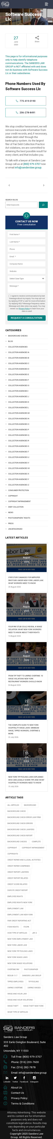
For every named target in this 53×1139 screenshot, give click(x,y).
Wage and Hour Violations (20, 1000)
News (10, 512)
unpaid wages (34, 988)
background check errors (20, 823)
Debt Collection (15, 507)
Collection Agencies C (18, 363)
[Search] (43, 205)
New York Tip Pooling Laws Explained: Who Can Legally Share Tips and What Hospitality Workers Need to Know (26, 780)
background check (16, 811)
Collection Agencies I (18, 391)
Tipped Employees (15, 981)
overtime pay (13, 969)
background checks (17, 842)
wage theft (12, 1006)
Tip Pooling (33, 981)
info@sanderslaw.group (28, 167)
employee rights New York (19, 902)
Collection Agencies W (19, 468)
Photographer (31, 969)
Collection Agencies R (18, 441)
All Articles (13, 805)
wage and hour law (17, 994)
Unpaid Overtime (15, 988)
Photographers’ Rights (19, 518)
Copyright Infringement (19, 501)
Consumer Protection (18, 490)
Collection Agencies (18, 347)
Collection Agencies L (18, 407)
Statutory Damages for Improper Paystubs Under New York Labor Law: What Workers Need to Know (26, 580)
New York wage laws (17, 957)
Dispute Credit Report (17, 890)
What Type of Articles (17, 1012)
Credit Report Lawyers (18, 872)
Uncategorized (15, 529)
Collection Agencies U (18, 457)
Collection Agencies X (18, 474)
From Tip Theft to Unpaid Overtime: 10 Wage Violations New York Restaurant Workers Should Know (25, 679)
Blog (10, 341)
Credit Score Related (17, 884)
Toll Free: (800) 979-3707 (26, 1056)
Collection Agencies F (18, 380)
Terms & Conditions (22, 1103)
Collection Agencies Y (18, 479)
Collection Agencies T (18, 452)
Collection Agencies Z (18, 485)
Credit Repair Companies (18, 866)
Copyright (13, 496)
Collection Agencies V (18, 463)
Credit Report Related (17, 878)
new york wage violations (20, 963)
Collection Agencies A (18, 352)
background (30, 805)
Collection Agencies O (18, 424)
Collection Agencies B (18, 358)
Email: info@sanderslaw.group (29, 1072)
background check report (20, 835)
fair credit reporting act (19, 921)
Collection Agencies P (18, 430)
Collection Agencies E (18, 374)
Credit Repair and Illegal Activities (24, 860)
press (11, 523)
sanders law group (31, 975)
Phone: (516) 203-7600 (25, 1062)
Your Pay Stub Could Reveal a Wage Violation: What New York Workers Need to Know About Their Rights (25, 629)
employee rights (15, 896)
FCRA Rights (13, 927)
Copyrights (12, 854)
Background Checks (18, 336)
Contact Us (17, 1092)
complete (36, 842)
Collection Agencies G (18, 385)
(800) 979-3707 (31, 163)
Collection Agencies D (18, 369)
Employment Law (15, 908)
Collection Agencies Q (18, 435)
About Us (16, 1087)
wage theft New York (33, 1006)
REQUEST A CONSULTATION (26, 318)
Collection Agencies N (18, 419)
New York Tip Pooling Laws (20, 951)
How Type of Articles (17, 933)
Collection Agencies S (18, 446)
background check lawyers (20, 829)
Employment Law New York (20, 915)
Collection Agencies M (19, 413)
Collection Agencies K (18, 402)
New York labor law (17, 945)
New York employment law (20, 939)
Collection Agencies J (18, 396)
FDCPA (26, 927)
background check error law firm (24, 817)
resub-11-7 (12, 975)
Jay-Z (34, 933)
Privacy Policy (24, 309)
